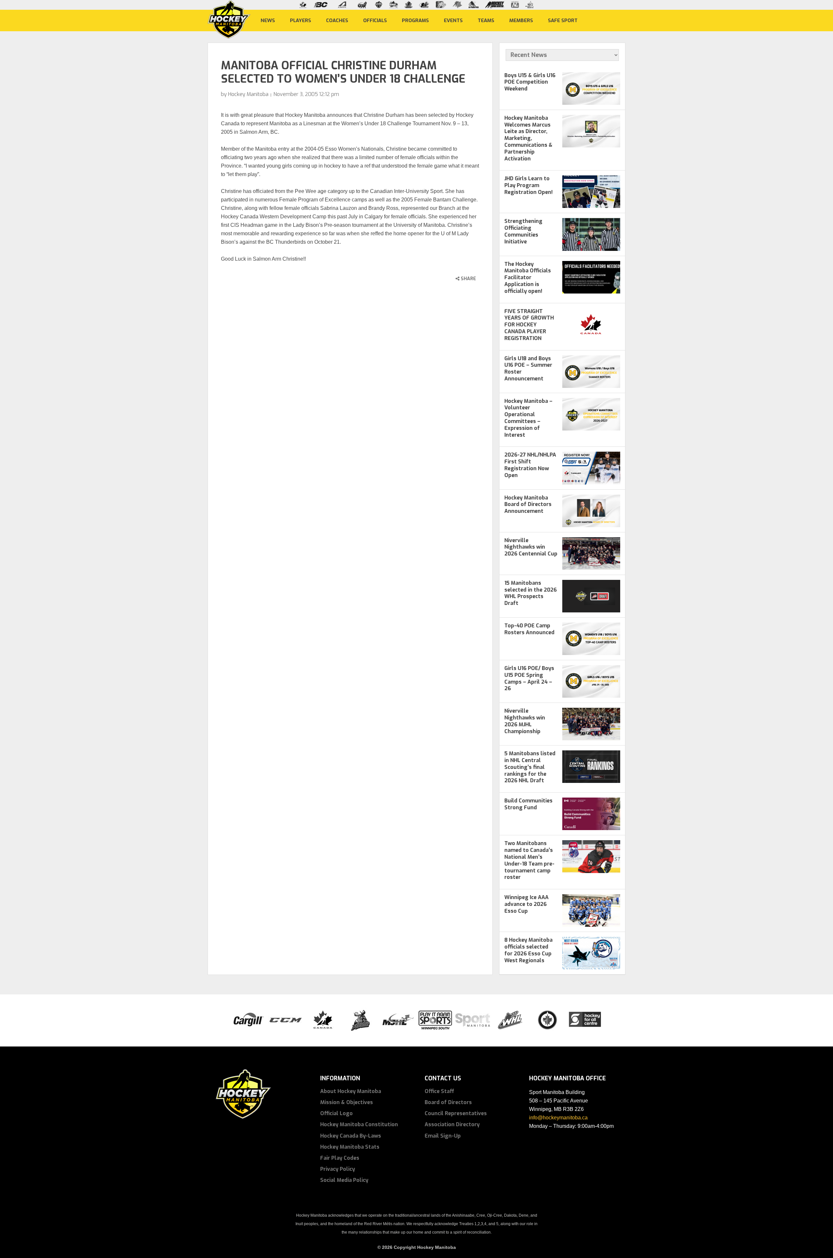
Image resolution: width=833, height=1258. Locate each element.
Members (521, 20)
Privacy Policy (337, 1169)
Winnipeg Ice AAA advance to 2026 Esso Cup (526, 904)
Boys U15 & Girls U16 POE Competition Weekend (529, 82)
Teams (486, 20)
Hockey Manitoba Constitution (359, 1124)
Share (467, 279)
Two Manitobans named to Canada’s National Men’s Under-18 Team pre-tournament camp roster (529, 860)
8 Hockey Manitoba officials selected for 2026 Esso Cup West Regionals (528, 950)
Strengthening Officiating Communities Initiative (523, 231)
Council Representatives (456, 1113)
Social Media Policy (344, 1180)
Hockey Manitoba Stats (349, 1146)
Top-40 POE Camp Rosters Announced (529, 629)
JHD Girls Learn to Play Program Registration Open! (528, 185)
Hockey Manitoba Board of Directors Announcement (528, 504)
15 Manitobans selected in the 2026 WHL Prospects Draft (530, 593)
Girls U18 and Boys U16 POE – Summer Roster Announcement (528, 368)
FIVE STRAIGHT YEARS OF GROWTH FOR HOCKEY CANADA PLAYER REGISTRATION (529, 325)
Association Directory (452, 1124)
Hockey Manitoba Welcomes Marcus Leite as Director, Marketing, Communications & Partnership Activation (528, 138)
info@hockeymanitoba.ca (558, 1117)
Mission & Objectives (346, 1102)
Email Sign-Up (443, 1135)
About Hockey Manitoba (350, 1091)
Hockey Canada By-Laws (350, 1135)
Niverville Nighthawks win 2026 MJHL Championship (524, 720)
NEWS (268, 20)
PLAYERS (300, 20)
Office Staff (439, 1091)
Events (453, 20)
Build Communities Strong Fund (528, 804)
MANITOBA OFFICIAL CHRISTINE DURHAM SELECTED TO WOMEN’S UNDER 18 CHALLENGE (343, 72)
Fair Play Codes (339, 1158)
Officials (375, 20)
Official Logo (336, 1113)
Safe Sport (563, 20)
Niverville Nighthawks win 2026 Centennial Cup (530, 547)
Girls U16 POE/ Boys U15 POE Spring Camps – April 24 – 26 (529, 678)
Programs (415, 20)
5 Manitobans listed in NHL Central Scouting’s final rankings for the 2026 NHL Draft (529, 767)
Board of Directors (448, 1102)
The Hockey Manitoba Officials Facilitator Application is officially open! (527, 277)
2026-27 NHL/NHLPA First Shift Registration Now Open (530, 464)
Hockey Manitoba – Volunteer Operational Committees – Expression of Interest (528, 418)
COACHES (337, 20)
